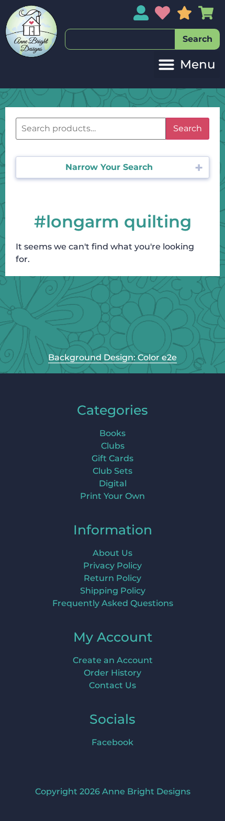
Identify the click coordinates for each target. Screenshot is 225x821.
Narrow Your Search (109, 167)
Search (187, 128)
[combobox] (120, 39)
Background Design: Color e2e (112, 357)
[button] (187, 64)
